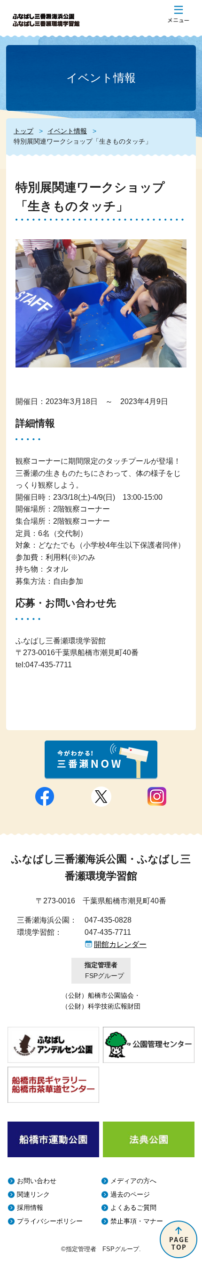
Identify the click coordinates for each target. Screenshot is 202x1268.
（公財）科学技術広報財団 (101, 1006)
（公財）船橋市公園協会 (98, 995)
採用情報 (30, 1207)
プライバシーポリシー (50, 1221)
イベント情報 (67, 131)
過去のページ (130, 1194)
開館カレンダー (120, 944)
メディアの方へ (133, 1180)
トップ (23, 131)
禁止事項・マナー (136, 1221)
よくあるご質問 (133, 1207)
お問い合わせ (36, 1180)
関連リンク (33, 1194)
